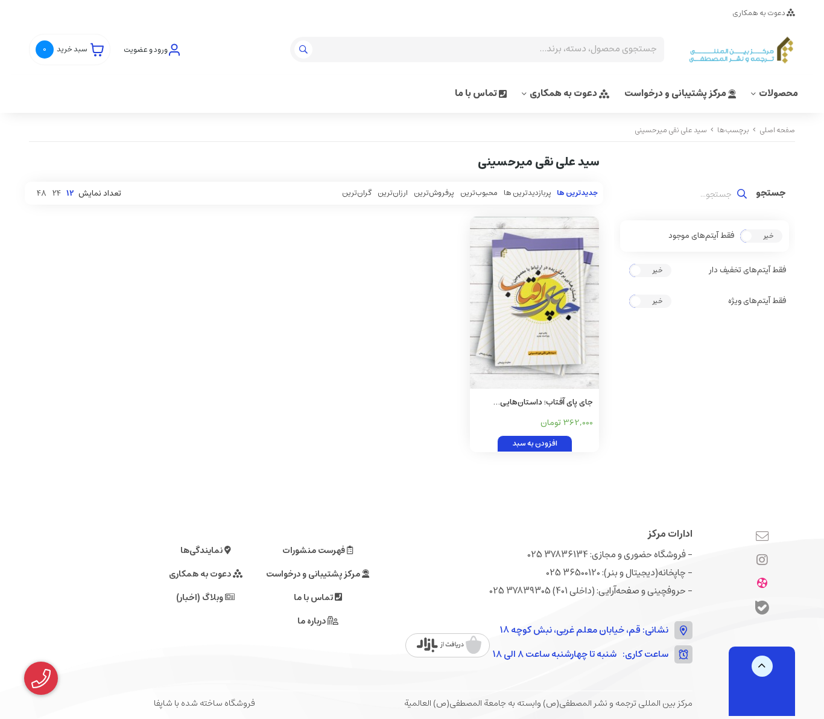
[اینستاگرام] (762, 561)
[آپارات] (762, 584)
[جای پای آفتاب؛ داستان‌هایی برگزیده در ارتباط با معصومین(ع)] (534, 303)
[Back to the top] (762, 666)
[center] (305, 49)
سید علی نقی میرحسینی (671, 130)
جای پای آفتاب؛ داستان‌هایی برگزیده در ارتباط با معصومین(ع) (539, 403)
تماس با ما (477, 93)
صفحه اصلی (777, 130)
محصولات (778, 93)
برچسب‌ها (733, 130)
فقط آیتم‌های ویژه (757, 301)
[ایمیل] (762, 537)
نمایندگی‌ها (202, 550)
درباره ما (312, 621)
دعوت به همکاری (759, 13)
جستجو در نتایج (771, 194)
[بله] (762, 609)
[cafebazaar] (449, 645)
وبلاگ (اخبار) (200, 597)
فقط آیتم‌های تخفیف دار (747, 270)
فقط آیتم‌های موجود (701, 236)
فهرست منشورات (314, 550)
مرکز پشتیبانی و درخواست (676, 93)
